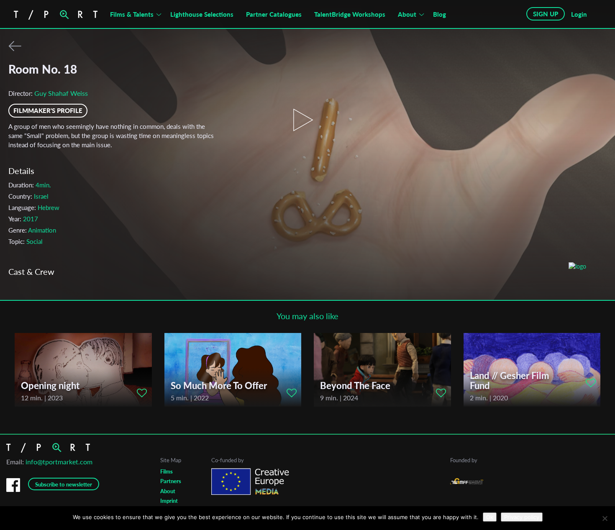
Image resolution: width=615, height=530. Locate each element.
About (407, 14)
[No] (604, 518)
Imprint (169, 500)
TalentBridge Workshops (349, 14)
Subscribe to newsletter (63, 484)
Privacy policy (521, 517)
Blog (439, 14)
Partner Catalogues (274, 14)
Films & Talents (132, 14)
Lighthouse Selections (201, 14)
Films (166, 471)
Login (579, 14)
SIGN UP (545, 14)
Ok (489, 517)
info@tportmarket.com (59, 462)
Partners (170, 481)
